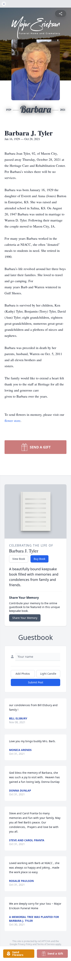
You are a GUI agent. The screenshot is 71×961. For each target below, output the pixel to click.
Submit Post (35, 682)
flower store (12, 420)
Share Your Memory (24, 618)
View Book (18, 559)
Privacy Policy (25, 944)
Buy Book (39, 559)
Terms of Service (46, 944)
